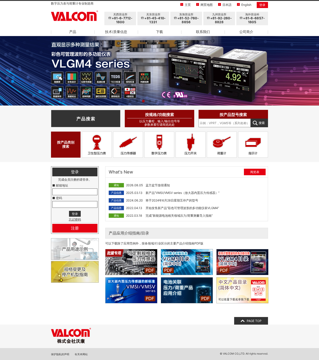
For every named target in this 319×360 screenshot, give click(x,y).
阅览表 (254, 172)
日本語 (227, 4)
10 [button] (189, 101)
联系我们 (203, 32)
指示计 (253, 145)
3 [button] (143, 101)
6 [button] (163, 101)
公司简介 (246, 32)
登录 (262, 5)
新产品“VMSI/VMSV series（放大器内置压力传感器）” (182, 193)
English (246, 4)
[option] (159, 71)
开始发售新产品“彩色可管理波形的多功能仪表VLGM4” (182, 208)
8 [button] (176, 101)
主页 (188, 4)
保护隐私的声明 (60, 354)
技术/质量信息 (116, 32)
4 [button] (150, 101)
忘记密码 (75, 219)
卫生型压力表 (97, 145)
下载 (159, 32)
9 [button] (182, 101)
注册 (75, 228)
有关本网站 (81, 354)
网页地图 (207, 4)
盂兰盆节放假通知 (158, 185)
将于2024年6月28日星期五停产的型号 (172, 200)
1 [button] (130, 101)
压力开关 (191, 145)
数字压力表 (159, 145)
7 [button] (169, 101)
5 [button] (156, 101)
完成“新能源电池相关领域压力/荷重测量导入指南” (179, 215)
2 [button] (137, 101)
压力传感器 (128, 145)
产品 (72, 32)
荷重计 (222, 145)
